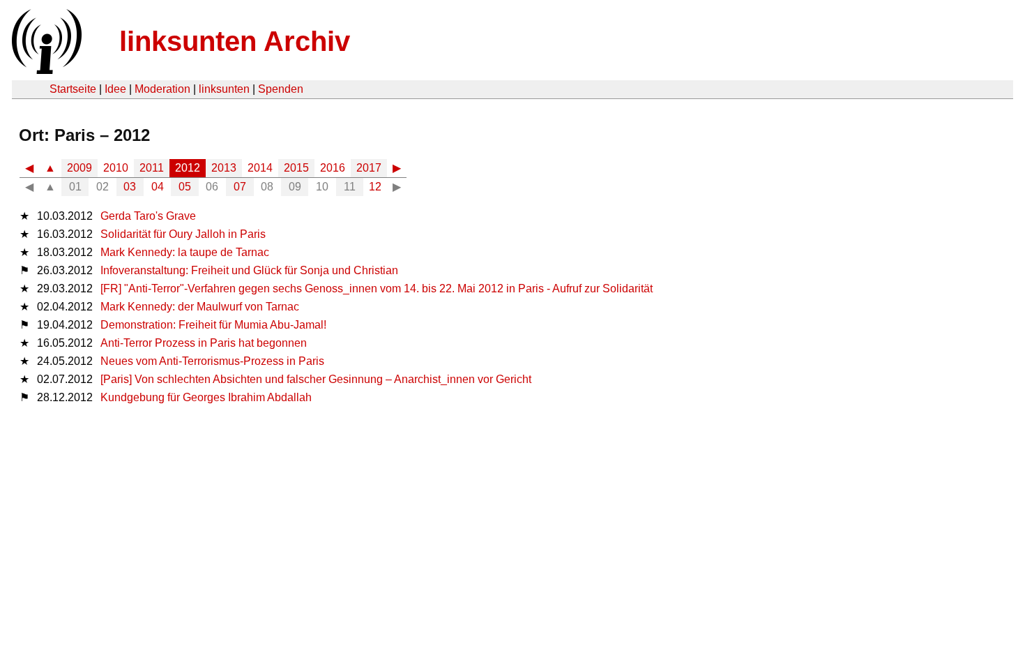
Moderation (162, 89)
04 (157, 187)
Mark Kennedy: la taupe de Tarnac (184, 252)
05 (185, 187)
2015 (296, 168)
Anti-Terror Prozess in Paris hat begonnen (203, 343)
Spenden (280, 89)
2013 (223, 168)
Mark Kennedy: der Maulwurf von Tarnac (199, 307)
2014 (260, 168)
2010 (115, 168)
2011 (151, 168)
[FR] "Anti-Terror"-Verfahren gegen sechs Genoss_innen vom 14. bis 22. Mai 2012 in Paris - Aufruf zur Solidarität (376, 288)
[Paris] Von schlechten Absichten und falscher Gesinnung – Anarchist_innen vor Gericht (315, 379)
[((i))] (45, 70)
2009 (79, 168)
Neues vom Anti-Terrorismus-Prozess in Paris (212, 361)
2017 (368, 168)
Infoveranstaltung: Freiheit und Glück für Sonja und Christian (249, 270)
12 (375, 187)
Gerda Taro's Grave (148, 216)
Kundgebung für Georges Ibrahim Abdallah (206, 397)
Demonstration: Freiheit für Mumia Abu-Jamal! (213, 325)
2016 (332, 168)
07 (240, 187)
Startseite (73, 89)
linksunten (224, 89)
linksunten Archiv (234, 41)
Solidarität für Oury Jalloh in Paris (183, 234)
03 (129, 187)
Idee (115, 89)
